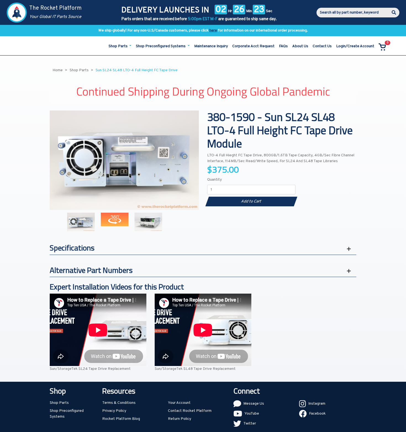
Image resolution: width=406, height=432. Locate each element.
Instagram (316, 403)
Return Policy (179, 419)
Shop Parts (59, 403)
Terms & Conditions (119, 403)
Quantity (214, 179)
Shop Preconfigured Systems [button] (161, 46)
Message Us (253, 403)
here (213, 30)
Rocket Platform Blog (121, 419)
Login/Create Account (355, 46)
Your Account (179, 403)
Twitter (249, 423)
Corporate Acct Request (253, 46)
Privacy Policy (114, 411)
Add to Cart (251, 201)
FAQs (283, 46)
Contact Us (322, 46)
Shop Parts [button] (118, 46)
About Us (300, 46)
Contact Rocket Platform (190, 411)
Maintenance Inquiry (211, 46)
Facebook (317, 413)
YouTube (251, 413)
